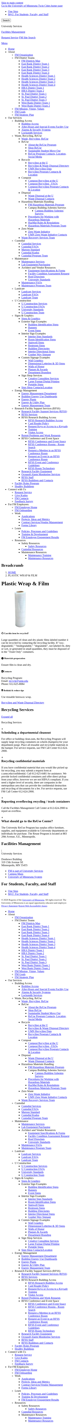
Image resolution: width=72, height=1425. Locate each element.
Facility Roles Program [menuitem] (27, 483)
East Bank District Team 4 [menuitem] (35, 72)
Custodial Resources (32, 1411)
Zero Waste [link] (27, 228)
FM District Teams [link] (24, 57)
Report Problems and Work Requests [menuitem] (40, 435)
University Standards (39, 1142)
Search (6, 20)
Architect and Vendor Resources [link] (38, 267)
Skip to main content (12, 2)
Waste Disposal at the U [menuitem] (40, 195)
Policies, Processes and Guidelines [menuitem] (39, 531)
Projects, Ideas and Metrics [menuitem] (35, 519)
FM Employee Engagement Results (40, 1399)
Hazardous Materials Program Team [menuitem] (47, 225)
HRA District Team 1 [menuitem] (32, 87)
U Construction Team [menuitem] (32, 312)
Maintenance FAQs (31, 1145)
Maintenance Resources (40, 1420)
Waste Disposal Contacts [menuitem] (41, 198)
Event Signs (34, 1193)
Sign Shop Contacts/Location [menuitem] (36, 387)
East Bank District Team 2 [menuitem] (35, 66)
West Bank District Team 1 (35, 965)
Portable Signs (35, 1247)
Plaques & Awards (38, 1232)
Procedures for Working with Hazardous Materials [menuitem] (43, 218)
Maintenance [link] (21, 258)
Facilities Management (13, 31)
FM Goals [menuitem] (20, 111)
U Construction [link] (23, 300)
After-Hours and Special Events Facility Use (44, 989)
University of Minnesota (33, 900)
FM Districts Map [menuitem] (30, 60)
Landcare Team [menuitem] (29, 297)
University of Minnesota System (25, 876)
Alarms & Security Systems (36, 992)
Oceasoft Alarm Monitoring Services (40, 1336)
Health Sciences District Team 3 (38, 944)
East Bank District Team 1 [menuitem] (35, 63)
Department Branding (39, 1235)
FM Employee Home (26, 1369)
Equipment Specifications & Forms (46, 1133)
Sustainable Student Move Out (44, 1013)
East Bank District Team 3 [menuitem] (35, 69)
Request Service (9, 37)
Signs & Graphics (30, 1181)
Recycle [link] (25, 159)
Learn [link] (18, 528)
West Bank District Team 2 (35, 968)
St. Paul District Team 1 (34, 956)
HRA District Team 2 (32, 953)
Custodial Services (31, 1106)
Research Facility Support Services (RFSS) (44, 1274)
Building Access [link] (23, 120)
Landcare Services (31, 1154)
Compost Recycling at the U (43, 1043)
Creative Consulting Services (43, 1241)
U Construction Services (34, 1166)
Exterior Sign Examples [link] (34, 321)
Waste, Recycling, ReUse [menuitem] (34, 138)
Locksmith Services (31, 995)
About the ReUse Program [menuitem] (42, 144)
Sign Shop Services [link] (31, 375)
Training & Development (34, 1396)
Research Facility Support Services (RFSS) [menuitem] (44, 411)
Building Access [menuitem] (30, 123)
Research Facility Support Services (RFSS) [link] (37, 408)
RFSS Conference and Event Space (47, 1303)
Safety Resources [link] (30, 543)
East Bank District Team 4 (35, 935)
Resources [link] (20, 540)
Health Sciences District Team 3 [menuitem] (38, 81)
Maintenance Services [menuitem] (33, 261)
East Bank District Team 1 (35, 926)
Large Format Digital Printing (43, 1244)
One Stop (13, 11)
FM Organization (24, 917)
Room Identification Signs (42, 1202)
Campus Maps (15, 873)
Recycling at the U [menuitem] (38, 162)
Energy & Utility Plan (33, 1265)
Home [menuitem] (11, 48)
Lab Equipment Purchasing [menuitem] (35, 264)
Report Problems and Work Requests (40, 1297)
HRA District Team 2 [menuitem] (32, 90)
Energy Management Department (39, 1256)
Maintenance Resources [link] (34, 552)
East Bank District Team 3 (35, 932)
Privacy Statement (9, 906)
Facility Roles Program (27, 1345)
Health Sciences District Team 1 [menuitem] (38, 75)
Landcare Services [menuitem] (31, 291)
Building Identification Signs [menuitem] (43, 324)
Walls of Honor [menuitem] (36, 366)
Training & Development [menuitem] (34, 534)
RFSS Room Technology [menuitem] (41, 468)
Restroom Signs (36, 1208)
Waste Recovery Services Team (38, 1100)
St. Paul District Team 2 (34, 959)
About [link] (11, 51)
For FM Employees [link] (18, 504)
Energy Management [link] (26, 390)
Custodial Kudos (30, 1115)
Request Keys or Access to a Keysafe (48, 1288)
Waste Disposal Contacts (41, 1061)
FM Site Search (27, 37)
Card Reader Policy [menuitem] (38, 423)
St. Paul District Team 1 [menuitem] (34, 93)
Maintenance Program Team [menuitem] (36, 285)
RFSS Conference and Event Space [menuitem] (47, 441)
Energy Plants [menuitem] (28, 399)
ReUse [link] (25, 141)
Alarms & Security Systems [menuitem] (36, 129)
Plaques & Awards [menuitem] (38, 369)
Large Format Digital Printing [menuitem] (43, 381)
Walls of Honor (36, 1229)
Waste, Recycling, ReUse (34, 1001)
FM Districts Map (30, 923)
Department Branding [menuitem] (39, 372)
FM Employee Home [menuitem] (26, 507)
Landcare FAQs (29, 1157)
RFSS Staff (27, 1339)
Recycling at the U (38, 1025)
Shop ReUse (35, 1010)
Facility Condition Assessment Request (48, 1136)
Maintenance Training (39, 1417)
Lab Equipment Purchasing (35, 1127)
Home (11, 911)
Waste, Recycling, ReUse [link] (28, 135)
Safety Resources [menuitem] (37, 546)
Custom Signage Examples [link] (35, 357)
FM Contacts (21, 1360)
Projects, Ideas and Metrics (35, 1381)
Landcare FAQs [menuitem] (29, 294)
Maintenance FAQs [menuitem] (31, 282)
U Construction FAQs (33, 1169)
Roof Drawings (36, 1139)
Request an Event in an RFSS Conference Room (44, 1320)
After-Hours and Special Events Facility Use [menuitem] (44, 126)
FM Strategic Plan (24, 977)
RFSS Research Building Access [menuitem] (45, 420)
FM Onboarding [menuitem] (23, 510)
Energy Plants (28, 1262)
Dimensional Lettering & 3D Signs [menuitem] (46, 363)
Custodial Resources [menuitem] (32, 549)
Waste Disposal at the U (40, 1058)
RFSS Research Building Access (45, 1283)
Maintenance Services (33, 1124)
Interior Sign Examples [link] (33, 333)
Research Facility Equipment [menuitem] (36, 471)
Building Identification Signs (43, 1187)
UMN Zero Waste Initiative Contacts (47, 1097)
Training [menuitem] (32, 429)
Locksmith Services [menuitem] (31, 132)
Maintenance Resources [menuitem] (40, 558)
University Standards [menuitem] (39, 279)
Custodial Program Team (34, 1118)
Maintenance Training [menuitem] (39, 555)
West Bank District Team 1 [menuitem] (35, 102)
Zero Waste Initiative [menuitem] (39, 231)
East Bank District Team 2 (35, 929)
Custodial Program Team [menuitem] (34, 255)
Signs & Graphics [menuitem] (30, 318)
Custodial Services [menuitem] (31, 243)
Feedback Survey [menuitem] (24, 501)
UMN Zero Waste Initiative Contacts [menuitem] (47, 234)
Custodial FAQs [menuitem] (30, 246)
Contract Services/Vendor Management (42, 1384)
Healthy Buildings (24, 1348)
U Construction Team (32, 1175)
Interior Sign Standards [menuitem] (40, 336)
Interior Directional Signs (41, 1214)
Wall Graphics (35, 1223)
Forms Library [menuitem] (29, 525)
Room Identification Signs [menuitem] (42, 339)
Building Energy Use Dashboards (39, 1259)
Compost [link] (26, 177)
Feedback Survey (24, 1363)
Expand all (7, 716)
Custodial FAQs (30, 1109)
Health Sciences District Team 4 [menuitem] (38, 84)
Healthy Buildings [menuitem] (24, 486)
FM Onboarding (23, 1372)
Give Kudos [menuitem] (21, 495)
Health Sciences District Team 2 (38, 941)
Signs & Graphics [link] (24, 315)
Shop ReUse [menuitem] (35, 147)
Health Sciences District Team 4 (38, 947)
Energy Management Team (35, 1268)
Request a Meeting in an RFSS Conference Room (44, 1314)
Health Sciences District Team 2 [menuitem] (38, 78)
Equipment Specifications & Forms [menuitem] (46, 270)
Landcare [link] (20, 288)
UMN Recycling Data (40, 1031)
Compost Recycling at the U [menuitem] (43, 180)
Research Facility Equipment (36, 1333)
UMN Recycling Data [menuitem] (40, 168)
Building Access (30, 986)
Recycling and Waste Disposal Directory (22, 702)
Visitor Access (35, 1294)
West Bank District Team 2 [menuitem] (35, 105)
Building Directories (39, 1211)
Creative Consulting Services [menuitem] (43, 378)
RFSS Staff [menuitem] (27, 477)
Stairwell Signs (36, 1205)
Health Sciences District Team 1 (38, 938)
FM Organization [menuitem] (24, 54)
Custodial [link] (20, 240)
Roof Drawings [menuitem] (36, 276)
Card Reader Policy (38, 1285)
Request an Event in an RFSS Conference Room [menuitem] (44, 458)
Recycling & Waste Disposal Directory (48, 1028)
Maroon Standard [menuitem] (30, 249)
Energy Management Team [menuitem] (35, 405)
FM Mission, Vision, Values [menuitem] (29, 108)
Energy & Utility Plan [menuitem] (33, 402)
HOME (12, 572)
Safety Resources (37, 1408)
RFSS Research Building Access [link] (38, 417)
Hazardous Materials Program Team (47, 1088)
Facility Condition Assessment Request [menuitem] (48, 273)
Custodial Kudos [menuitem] (30, 252)
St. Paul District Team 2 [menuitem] (34, 96)
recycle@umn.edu (18, 681)
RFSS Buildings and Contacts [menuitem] (37, 480)
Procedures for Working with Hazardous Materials (43, 1081)
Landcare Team (29, 1160)
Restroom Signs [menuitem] (36, 345)
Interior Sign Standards (40, 1199)
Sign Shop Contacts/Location (36, 1250)
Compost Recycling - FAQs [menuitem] (43, 183)
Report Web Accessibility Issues (32, 906)
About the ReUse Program (42, 1007)
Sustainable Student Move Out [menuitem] (44, 150)
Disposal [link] (26, 192)
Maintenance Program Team (36, 1148)
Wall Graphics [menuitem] (35, 360)
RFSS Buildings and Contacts (37, 1342)
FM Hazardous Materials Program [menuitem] (46, 204)
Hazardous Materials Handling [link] (37, 201)
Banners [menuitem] (32, 327)
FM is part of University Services (25, 870)
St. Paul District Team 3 (34, 962)
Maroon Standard (30, 1112)
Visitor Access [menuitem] (35, 432)
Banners (32, 1190)
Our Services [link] (15, 117)
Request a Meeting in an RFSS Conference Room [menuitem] (44, 452)
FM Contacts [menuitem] (21, 498)
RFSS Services (29, 1277)
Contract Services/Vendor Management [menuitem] (42, 522)
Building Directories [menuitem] (39, 348)
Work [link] (18, 513)
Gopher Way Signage (39, 1217)
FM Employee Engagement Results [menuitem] (40, 537)
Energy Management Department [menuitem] (39, 393)
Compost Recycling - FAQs (43, 1046)
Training (32, 1291)
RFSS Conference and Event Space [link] (40, 438)
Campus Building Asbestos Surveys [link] (47, 207)
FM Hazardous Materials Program (46, 1067)
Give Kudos (21, 1357)
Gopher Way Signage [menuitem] (39, 354)
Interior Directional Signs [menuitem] (41, 351)
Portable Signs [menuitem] (35, 384)
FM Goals (20, 974)
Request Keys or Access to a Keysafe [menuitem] (48, 426)
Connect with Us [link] (17, 489)
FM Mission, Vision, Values (29, 971)
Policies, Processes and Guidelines (39, 1393)
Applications (28, 1378)
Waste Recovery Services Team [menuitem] (38, 237)
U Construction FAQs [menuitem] (33, 306)
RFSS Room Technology (41, 1330)
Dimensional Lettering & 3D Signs (46, 1226)
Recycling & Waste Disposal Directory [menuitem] (48, 165)
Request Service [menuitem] (23, 492)
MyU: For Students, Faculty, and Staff (28, 14)
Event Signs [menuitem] (34, 330)
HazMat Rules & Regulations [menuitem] (43, 222)
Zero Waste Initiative (39, 1094)
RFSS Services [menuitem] (29, 414)
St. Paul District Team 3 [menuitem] (34, 99)
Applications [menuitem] (28, 516)
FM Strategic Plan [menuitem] (24, 114)
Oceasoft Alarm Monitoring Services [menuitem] (40, 474)
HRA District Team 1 (32, 950)
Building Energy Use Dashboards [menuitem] (39, 396)
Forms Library (29, 1387)
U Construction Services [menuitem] (34, 303)
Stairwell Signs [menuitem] (36, 342)
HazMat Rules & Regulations (43, 1085)
